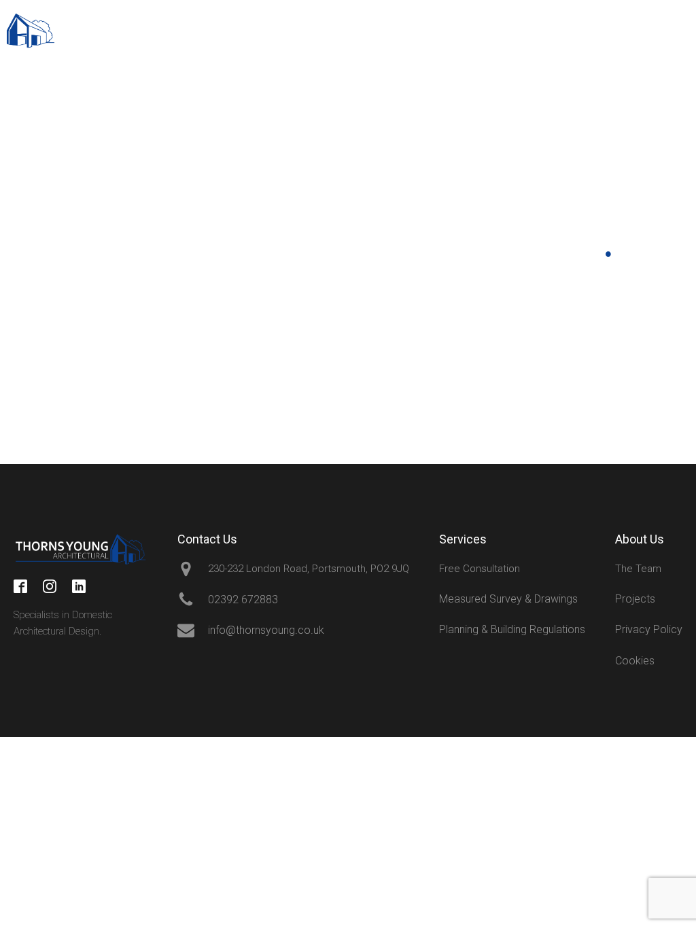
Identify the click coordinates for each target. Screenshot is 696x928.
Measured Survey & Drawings (508, 598)
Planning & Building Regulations (512, 629)
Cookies (635, 660)
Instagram (29, 249)
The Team (638, 569)
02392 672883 (579, 24)
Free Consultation (479, 569)
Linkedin (29, 331)
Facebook (29, 166)
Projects (635, 598)
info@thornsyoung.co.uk (542, 37)
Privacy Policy (648, 629)
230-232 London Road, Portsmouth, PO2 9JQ (308, 569)
